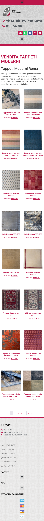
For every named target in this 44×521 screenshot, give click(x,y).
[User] (35, 33)
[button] (22, 2)
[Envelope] (20, 33)
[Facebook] (30, 33)
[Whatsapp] (25, 33)
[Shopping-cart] (40, 33)
